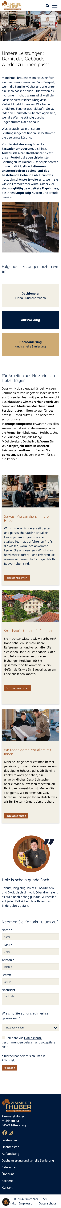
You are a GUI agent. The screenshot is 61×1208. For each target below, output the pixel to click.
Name (7, 930)
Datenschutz (47, 1203)
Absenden (9, 1067)
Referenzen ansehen (17, 688)
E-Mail (7, 945)
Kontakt (10, 1203)
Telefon (8, 960)
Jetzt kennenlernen (17, 577)
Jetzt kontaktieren (16, 815)
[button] (6, 1202)
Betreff (6, 975)
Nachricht (8, 990)
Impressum (27, 1203)
